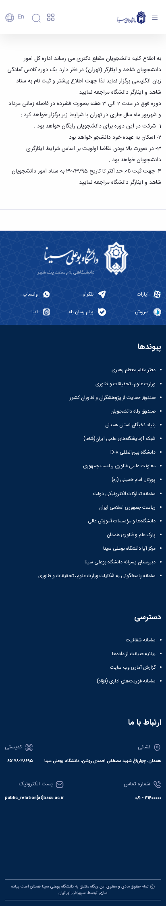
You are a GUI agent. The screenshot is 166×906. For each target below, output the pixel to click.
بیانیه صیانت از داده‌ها (134, 654)
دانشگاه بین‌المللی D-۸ (133, 452)
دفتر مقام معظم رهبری (134, 370)
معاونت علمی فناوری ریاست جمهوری (119, 466)
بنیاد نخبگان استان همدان (130, 425)
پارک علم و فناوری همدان (131, 535)
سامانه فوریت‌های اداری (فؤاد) (126, 681)
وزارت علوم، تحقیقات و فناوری (125, 384)
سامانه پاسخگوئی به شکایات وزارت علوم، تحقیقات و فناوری (97, 576)
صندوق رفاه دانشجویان (133, 411)
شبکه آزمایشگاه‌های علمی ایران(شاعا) (119, 439)
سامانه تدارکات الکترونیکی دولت (124, 494)
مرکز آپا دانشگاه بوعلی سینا (129, 548)
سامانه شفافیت (141, 640)
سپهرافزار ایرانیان (72, 893)
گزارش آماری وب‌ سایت (133, 668)
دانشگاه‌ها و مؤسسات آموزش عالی (122, 521)
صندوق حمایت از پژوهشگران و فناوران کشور (113, 398)
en (20, 17)
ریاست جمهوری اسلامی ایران (127, 507)
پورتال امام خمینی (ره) (134, 480)
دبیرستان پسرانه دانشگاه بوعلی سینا (120, 562)
